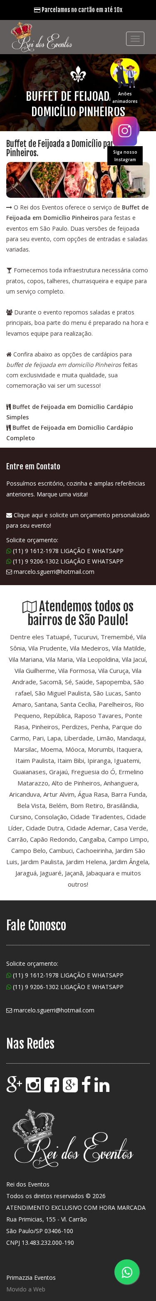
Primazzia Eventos (31, 1277)
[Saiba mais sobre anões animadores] (124, 70)
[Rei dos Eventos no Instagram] (34, 1088)
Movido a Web (25, 1289)
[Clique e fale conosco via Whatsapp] (126, 1271)
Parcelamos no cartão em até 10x (81, 9)
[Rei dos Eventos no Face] (87, 1088)
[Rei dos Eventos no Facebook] (52, 1088)
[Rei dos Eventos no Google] (15, 1088)
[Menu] (135, 39)
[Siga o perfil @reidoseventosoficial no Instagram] (124, 129)
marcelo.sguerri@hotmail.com (54, 572)
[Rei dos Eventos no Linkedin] (102, 1088)
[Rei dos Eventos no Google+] (71, 1088)
